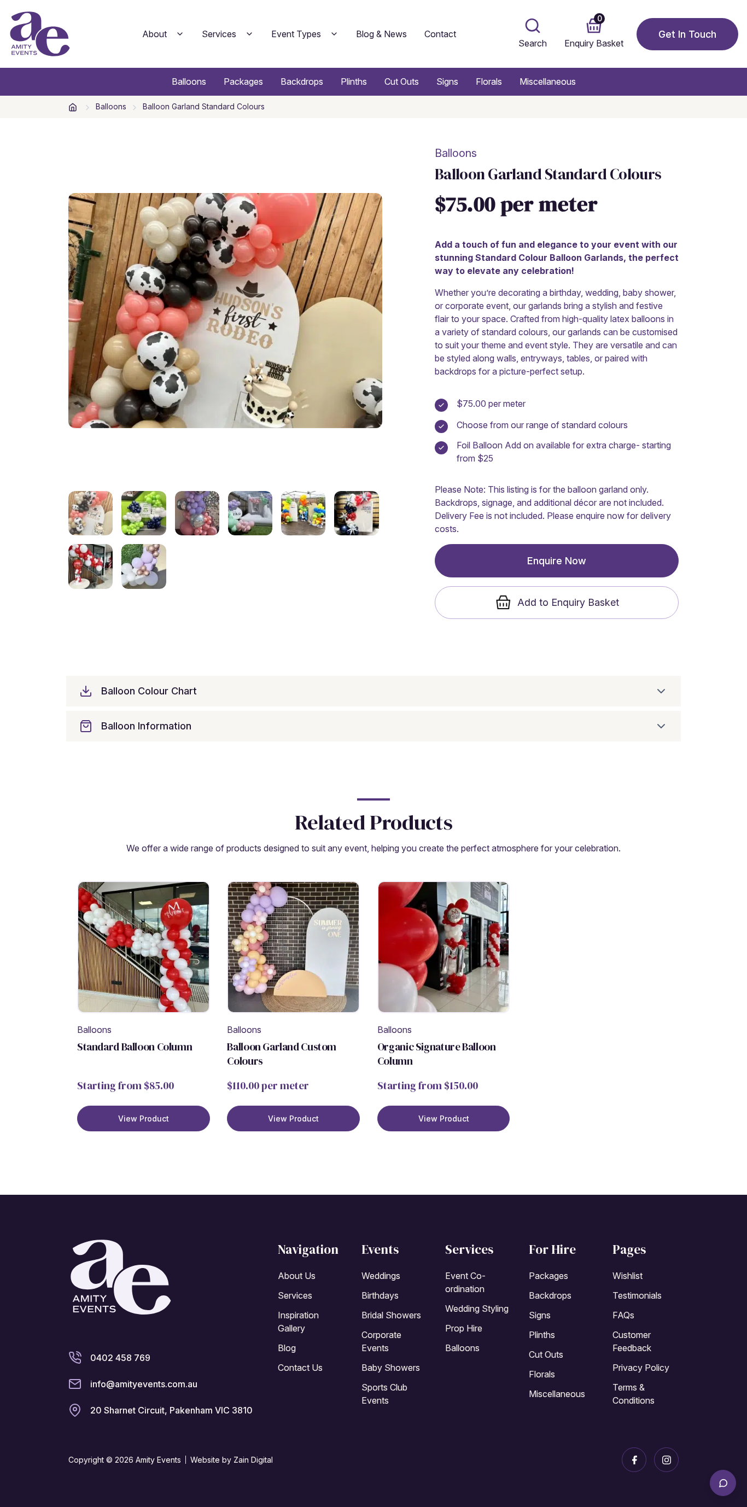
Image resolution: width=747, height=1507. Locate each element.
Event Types (296, 33)
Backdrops (302, 81)
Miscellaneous (548, 81)
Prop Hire (463, 1328)
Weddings (380, 1275)
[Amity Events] (120, 1276)
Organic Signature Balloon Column (436, 1053)
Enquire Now (556, 560)
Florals (489, 81)
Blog (287, 1347)
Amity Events (158, 1459)
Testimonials (637, 1295)
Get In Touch (687, 34)
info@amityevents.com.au (143, 1384)
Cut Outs (401, 81)
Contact (440, 33)
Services (219, 33)
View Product (143, 1118)
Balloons (189, 81)
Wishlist (627, 1275)
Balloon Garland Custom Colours (281, 1053)
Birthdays (380, 1295)
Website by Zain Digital (231, 1459)
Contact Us (300, 1367)
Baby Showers (390, 1367)
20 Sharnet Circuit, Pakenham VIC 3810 (171, 1410)
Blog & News (381, 33)
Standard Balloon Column (134, 1046)
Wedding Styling (477, 1308)
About (154, 33)
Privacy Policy (640, 1367)
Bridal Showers (391, 1315)
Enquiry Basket (593, 31)
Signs (447, 81)
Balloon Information (146, 726)
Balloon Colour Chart (149, 691)
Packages (243, 81)
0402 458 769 (120, 1357)
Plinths (354, 81)
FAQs (623, 1315)
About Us (297, 1275)
